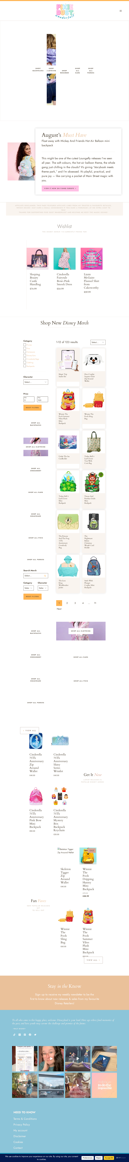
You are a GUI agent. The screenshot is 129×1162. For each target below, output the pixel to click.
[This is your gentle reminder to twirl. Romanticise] (77, 1085)
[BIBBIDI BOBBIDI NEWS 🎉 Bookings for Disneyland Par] (24, 1058)
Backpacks (31, 366)
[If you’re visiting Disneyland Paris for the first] (77, 1058)
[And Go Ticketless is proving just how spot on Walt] (104, 1085)
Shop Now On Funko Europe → (66, 959)
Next (59, 609)
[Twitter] (35, 1034)
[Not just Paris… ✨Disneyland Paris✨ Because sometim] (51, 1085)
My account (20, 1130)
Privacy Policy (21, 1125)
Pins (28, 348)
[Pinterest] (25, 1034)
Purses (29, 345)
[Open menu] (120, 11)
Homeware (31, 352)
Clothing (30, 362)
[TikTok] (14, 1034)
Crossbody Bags (33, 359)
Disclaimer (19, 1136)
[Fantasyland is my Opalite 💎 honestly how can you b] (24, 1085)
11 (95, 603)
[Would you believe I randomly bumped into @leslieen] (104, 1058)
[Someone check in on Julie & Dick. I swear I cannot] (51, 1058)
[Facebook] (30, 1034)
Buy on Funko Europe (65, 899)
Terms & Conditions (25, 1119)
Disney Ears (31, 355)
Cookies (18, 1142)
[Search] (45, 575)
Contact (17, 1148)
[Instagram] (19, 1034)
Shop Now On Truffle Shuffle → (37, 290)
